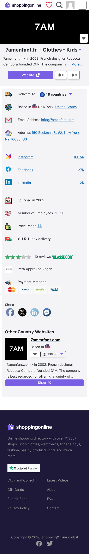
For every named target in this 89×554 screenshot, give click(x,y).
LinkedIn (24, 183)
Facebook (25, 170)
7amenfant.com (45, 339)
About (52, 490)
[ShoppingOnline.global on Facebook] (39, 543)
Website (29, 75)
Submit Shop (17, 499)
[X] (23, 315)
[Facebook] (10, 315)
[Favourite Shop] (83, 38)
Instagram (25, 157)
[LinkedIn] (35, 315)
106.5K (52, 354)
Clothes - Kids (60, 50)
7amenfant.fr (21, 50)
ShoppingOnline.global (59, 537)
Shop (43, 382)
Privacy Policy (18, 508)
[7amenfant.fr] (44, 27)
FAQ (50, 499)
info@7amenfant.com (57, 120)
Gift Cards (15, 490)
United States (66, 107)
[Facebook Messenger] (47, 315)
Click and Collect (20, 480)
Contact (53, 508)
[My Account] (70, 5)
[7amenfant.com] (16, 349)
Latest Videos (58, 480)
